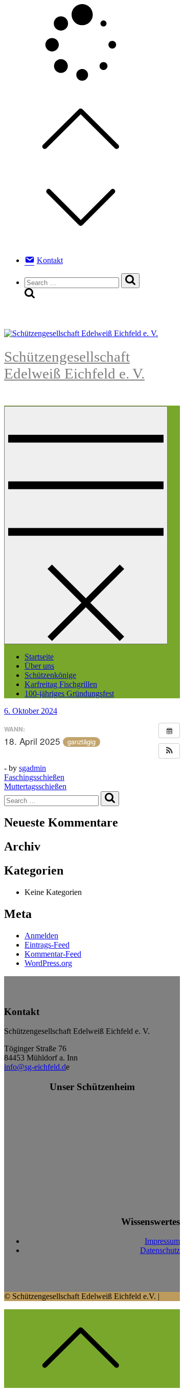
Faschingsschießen (34, 777)
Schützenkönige (50, 675)
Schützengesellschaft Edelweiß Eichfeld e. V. (74, 365)
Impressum (162, 1241)
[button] (169, 751)
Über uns (39, 666)
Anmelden (41, 935)
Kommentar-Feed (53, 954)
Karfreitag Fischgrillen (61, 684)
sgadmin (32, 768)
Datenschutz (160, 1250)
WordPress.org (48, 963)
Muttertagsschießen (35, 786)
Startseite (39, 656)
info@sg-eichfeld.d (35, 1067)
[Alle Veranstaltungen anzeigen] (169, 730)
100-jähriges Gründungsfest (69, 693)
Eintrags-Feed (47, 944)
